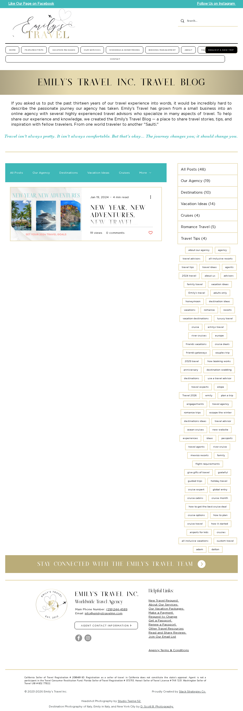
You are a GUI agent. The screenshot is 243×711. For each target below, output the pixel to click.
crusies (221, 532)
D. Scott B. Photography (157, 706)
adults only (220, 292)
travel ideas (209, 267)
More (143, 172)
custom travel (225, 540)
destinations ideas (195, 421)
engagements (195, 404)
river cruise (220, 446)
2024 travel (189, 275)
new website (220, 429)
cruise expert (196, 489)
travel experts (200, 387)
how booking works (219, 361)
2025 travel (192, 361)
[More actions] (152, 197)
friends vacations (196, 344)
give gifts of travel (198, 472)
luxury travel (225, 318)
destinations (191, 378)
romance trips (192, 412)
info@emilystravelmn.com (103, 613)
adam (199, 549)
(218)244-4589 (116, 609)
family (221, 455)
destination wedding (219, 369)
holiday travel (219, 481)
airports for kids (199, 532)
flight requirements (208, 464)
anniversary (191, 369)
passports (227, 438)
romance (209, 310)
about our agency (199, 250)
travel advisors (191, 258)
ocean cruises (195, 429)
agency (222, 250)
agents (229, 267)
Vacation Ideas (98, 172)
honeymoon (193, 301)
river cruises (199, 335)
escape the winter (220, 412)
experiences (190, 438)
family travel (195, 284)
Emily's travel (196, 292)
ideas (209, 438)
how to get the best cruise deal (208, 506)
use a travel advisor (219, 378)
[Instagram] (87, 638)
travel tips (188, 267)
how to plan (220, 515)
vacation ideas (220, 284)
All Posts (16, 172)
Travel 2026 (189, 395)
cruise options (196, 515)
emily (208, 395)
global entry (220, 489)
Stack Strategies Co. (192, 691)
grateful (223, 472)
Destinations (68, 172)
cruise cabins (195, 498)
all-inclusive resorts (221, 258)
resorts (227, 310)
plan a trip (227, 395)
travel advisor (223, 421)
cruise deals (222, 344)
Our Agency (41, 172)
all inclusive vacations (195, 540)
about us (210, 275)
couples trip (222, 352)
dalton (215, 549)
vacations (189, 310)
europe (219, 335)
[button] (34, 49)
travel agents (196, 446)
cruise (195, 327)
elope (220, 387)
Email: (80, 613)
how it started (219, 523)
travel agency (220, 404)
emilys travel (216, 327)
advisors (229, 275)
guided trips (195, 481)
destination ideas (219, 301)
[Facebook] (78, 638)
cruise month (220, 498)
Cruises (124, 172)
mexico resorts (200, 455)
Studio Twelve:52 (129, 701)
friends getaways (196, 352)
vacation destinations (196, 318)
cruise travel (195, 523)
